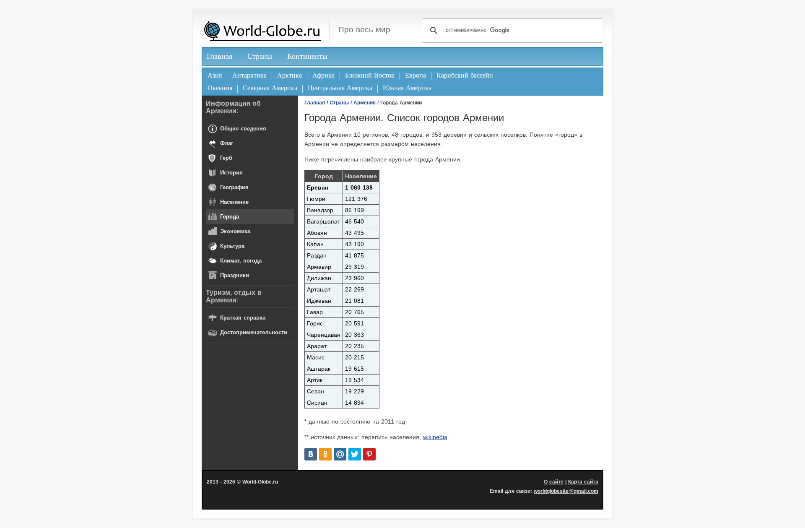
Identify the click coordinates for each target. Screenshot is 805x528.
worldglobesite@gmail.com (566, 491)
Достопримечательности (253, 332)
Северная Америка (270, 87)
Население (234, 202)
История (231, 172)
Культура (232, 246)
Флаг (226, 143)
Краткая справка (242, 318)
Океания (220, 87)
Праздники (234, 275)
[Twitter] (354, 454)
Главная (219, 56)
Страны (259, 56)
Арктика (289, 75)
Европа (415, 75)
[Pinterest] (369, 454)
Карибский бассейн (464, 75)
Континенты (307, 56)
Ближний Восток (370, 75)
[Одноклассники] (325, 454)
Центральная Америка (340, 87)
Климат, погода (241, 260)
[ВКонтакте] (310, 454)
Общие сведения (243, 128)
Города (229, 216)
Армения (364, 103)
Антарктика (249, 75)
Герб (226, 158)
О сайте (554, 482)
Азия (215, 75)
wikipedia (435, 437)
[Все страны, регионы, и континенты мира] (262, 31)
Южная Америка (407, 87)
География (234, 187)
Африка (323, 75)
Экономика (235, 231)
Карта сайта (583, 482)
